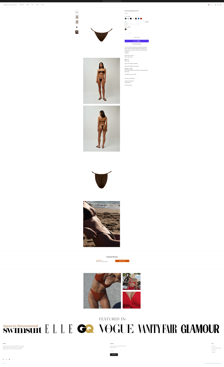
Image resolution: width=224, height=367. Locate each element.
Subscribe (114, 354)
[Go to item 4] (77, 27)
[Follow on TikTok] (6, 359)
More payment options (136, 43)
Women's (27, 4)
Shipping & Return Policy (216, 348)
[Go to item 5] (77, 32)
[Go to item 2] (77, 17)
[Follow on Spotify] (9, 359)
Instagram (214, 352)
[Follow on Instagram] (3, 359)
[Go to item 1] (77, 12)
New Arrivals (21, 4)
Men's (32, 4)
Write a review (122, 260)
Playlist (42, 4)
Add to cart (136, 37)
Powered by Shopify (217, 363)
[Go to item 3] (77, 22)
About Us (37, 4)
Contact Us (214, 350)
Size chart (147, 21)
